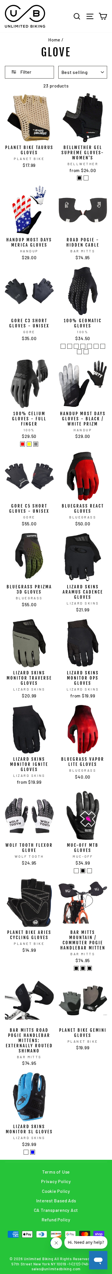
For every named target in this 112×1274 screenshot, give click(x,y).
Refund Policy (56, 1219)
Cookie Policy (56, 1191)
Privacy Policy (56, 1181)
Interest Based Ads (56, 1200)
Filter (25, 72)
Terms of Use (56, 1171)
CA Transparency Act (56, 1210)
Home (54, 39)
